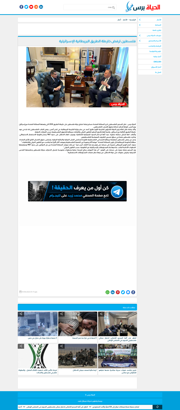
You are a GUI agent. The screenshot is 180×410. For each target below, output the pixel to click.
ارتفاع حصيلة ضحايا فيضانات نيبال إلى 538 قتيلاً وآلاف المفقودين (131, 407)
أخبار (119, 20)
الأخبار (125, 20)
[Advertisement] (92, 28)
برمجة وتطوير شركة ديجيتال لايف (90, 401)
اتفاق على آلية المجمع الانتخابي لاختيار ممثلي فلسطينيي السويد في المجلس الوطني (73, 407)
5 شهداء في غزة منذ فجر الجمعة (26, 407)
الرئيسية (132, 20)
